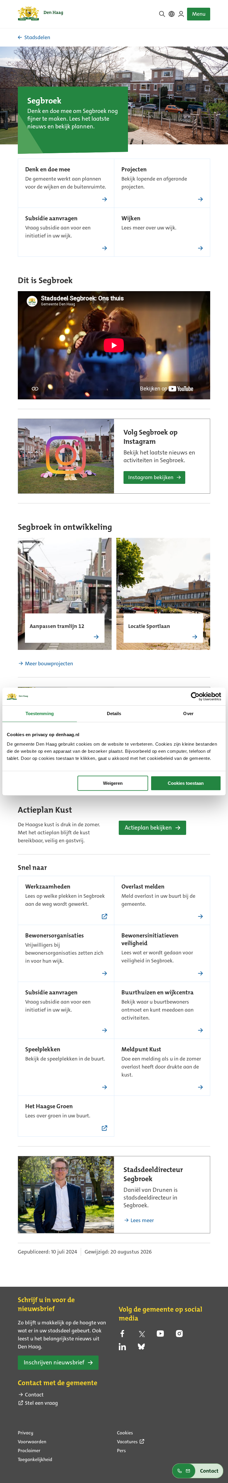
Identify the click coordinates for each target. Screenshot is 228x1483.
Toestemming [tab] (40, 713)
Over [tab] (188, 713)
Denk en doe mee (47, 170)
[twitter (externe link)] (141, 1335)
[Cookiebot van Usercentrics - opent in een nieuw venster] (195, 696)
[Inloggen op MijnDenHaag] (181, 13)
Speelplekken (42, 1050)
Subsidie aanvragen (51, 219)
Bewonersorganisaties (54, 936)
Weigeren (113, 783)
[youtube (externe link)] (160, 1335)
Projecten (134, 170)
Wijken (130, 219)
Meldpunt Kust (141, 1050)
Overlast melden (142, 887)
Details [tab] (114, 713)
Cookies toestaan (186, 783)
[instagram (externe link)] (179, 1335)
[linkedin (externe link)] (122, 1348)
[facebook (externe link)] (122, 1335)
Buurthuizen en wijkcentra (157, 993)
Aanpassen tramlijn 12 (57, 626)
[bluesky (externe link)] (141, 1348)
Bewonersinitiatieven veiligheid (149, 940)
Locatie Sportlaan (149, 626)
